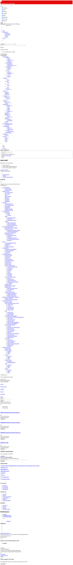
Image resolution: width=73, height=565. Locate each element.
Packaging (6, 140)
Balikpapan (5, 17)
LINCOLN (8, 80)
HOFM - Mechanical (11, 224)
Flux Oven (8, 116)
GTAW (5, 83)
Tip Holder (8, 107)
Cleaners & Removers (11, 235)
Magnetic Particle (7, 130)
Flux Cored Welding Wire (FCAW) (12, 303)
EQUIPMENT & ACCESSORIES (11, 227)
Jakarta (4, 9)
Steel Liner (9, 273)
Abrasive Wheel (6, 187)
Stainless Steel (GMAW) (9, 63)
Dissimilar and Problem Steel (13, 327)
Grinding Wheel (7, 135)
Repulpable (6, 141)
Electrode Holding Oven (12, 288)
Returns (4, 506)
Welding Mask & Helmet (8, 114)
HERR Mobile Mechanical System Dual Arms (10, 422)
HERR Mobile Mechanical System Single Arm (10, 432)
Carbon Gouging (8, 302)
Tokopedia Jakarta (5, 477)
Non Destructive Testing (8, 226)
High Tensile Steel (9, 64)
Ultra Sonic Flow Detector (8, 132)
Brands (4, 495)
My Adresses (5, 486)
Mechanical (8, 98)
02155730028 (3, 472)
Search (2, 400)
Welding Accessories (7, 254)
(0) (1, 415)
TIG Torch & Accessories (7, 110)
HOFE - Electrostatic (11, 222)
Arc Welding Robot (7, 94)
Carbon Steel (8, 75)
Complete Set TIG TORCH (10, 111)
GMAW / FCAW (8, 350)
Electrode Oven (9, 115)
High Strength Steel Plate (10, 243)
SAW (6, 311)
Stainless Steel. (10, 337)
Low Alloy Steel (9, 66)
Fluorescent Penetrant (12, 238)
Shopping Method (6, 500)
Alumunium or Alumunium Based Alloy (12, 65)
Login (6, 37)
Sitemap (4, 499)
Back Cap (9, 278)
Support (4, 508)
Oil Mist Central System (8, 177)
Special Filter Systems (7, 96)
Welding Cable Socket (9, 120)
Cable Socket (7, 256)
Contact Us (5, 505)
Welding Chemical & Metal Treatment (11, 297)
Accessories (6, 99)
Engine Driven (8, 348)
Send (2, 22)
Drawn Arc (7, 253)
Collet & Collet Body (11, 280)
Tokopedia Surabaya (6, 479)
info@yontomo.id (4, 467)
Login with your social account (7, 154)
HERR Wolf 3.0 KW (4, 442)
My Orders (5, 485)
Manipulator (7, 206)
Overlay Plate (8, 244)
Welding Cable (6, 121)
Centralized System (11, 217)
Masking (6, 139)
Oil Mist (4, 175)
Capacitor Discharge (7, 101)
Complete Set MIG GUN (9, 105)
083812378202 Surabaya (5, 471)
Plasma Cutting (7, 88)
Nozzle (8, 272)
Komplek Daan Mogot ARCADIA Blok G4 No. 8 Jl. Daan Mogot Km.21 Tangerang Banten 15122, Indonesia (20, 465)
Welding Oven (8, 287)
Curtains (9, 215)
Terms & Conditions (7, 496)
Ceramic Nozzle (10, 279)
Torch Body (9, 283)
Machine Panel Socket (12, 293)
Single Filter (6, 97)
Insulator (8, 109)
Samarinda (5, 19)
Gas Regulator (6, 117)
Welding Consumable (7, 301)
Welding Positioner (7, 92)
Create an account (4, 170)
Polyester (7, 200)
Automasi (5, 202)
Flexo (5, 137)
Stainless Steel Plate (9, 246)
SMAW (5, 78)
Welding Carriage (7, 93)
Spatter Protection (9, 298)
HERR (6, 216)
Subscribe (2, 461)
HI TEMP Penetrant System (10, 129)
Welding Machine (6, 347)
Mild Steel (9, 332)
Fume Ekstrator (6, 174)
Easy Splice (6, 138)
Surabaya (5, 13)
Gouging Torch (6, 112)
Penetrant (8, 127)
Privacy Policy (5, 498)
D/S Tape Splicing (9, 192)
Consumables (6, 103)
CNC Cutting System (9, 205)
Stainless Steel (9, 72)
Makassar (5, 20)
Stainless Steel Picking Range (8, 124)
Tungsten (8, 71)
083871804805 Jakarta (4, 469)
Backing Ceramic (7, 118)
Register (7, 36)
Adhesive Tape (6, 191)
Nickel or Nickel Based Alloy (10, 60)
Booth (8, 214)
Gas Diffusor (8, 108)
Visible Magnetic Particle (12, 231)
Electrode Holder (8, 259)
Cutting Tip (7, 258)
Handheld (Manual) (9, 89)
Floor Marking (8, 196)
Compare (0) (7, 34)
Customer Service (6, 509)
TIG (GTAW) (6, 70)
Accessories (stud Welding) (8, 102)
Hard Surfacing (9, 59)
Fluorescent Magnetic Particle (10, 131)
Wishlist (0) (7, 33)
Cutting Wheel (6, 134)
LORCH (8, 82)
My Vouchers (5, 489)
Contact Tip (8, 106)
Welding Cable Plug (9, 119)
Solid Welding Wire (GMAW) (11, 316)
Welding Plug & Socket (10, 292)
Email (1, 6)
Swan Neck (9, 274)
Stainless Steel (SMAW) (9, 62)
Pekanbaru (5, 8)
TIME (7, 79)
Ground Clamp (6, 122)
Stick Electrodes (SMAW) (7, 57)
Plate (4, 241)
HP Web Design (8, 535)
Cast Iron (8, 58)
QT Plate (7, 245)
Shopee (3, 474)
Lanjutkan (2, 456)
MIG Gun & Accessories (10, 265)
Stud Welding (5, 248)
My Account (5, 488)
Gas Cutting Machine (7, 113)
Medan (4, 15)
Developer (8, 128)
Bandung (5, 11)
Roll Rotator (6, 91)
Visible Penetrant (7, 126)
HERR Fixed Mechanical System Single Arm (10, 412)
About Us (5, 494)
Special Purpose (9, 61)
